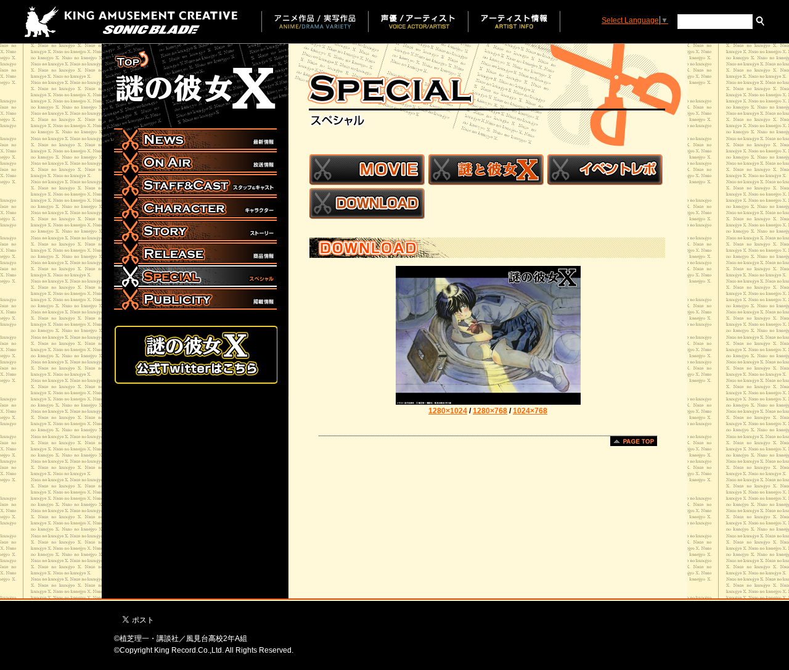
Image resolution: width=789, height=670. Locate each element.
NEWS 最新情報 (195, 139)
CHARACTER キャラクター (195, 208)
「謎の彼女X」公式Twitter (195, 355)
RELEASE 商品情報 (195, 253)
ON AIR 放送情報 (195, 162)
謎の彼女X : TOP (196, 81)
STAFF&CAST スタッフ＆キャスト (195, 185)
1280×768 (490, 411)
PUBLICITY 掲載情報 (195, 299)
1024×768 (530, 411)
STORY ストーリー (195, 231)
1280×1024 (447, 411)
